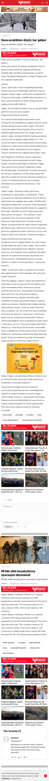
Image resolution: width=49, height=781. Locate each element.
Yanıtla (13, 757)
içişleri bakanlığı (34, 643)
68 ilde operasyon (9, 643)
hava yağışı (19, 415)
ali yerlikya (21, 643)
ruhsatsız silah (34, 648)
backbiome (15, 738)
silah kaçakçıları (8, 653)
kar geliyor (30, 415)
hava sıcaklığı (7, 415)
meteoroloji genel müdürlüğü (32, 420)
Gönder (8, 527)
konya (39, 415)
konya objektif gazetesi (10, 420)
